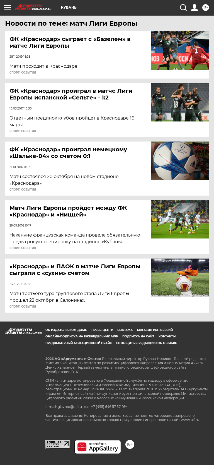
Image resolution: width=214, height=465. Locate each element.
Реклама (125, 330)
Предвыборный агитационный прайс (78, 343)
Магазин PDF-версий (155, 330)
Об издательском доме (66, 330)
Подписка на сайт (138, 336)
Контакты (167, 336)
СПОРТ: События (22, 72)
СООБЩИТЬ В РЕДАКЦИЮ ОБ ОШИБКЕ (146, 343)
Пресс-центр (102, 330)
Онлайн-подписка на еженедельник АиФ (81, 336)
